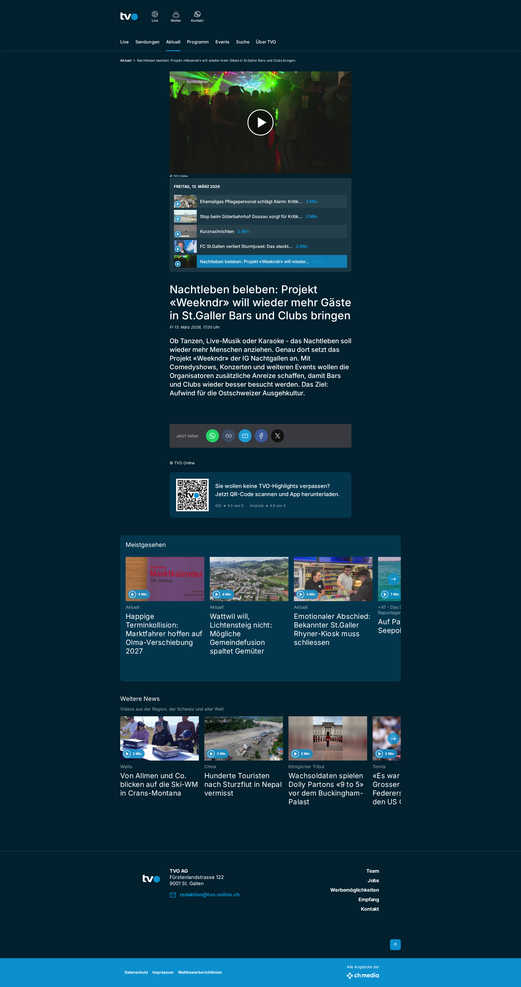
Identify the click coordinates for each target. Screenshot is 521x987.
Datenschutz (136, 972)
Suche (242, 42)
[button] (228, 435)
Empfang (368, 899)
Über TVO (266, 42)
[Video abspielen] (260, 122)
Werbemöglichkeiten (354, 890)
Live (124, 42)
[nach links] (128, 579)
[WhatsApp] (212, 435)
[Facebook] (261, 435)
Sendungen (147, 42)
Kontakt (370, 909)
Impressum (163, 972)
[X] (277, 435)
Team (372, 871)
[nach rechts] (393, 579)
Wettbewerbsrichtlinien (200, 972)
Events (222, 42)
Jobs (373, 880)
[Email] (245, 435)
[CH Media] (363, 974)
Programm (198, 42)
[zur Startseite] (129, 16)
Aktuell (173, 42)
